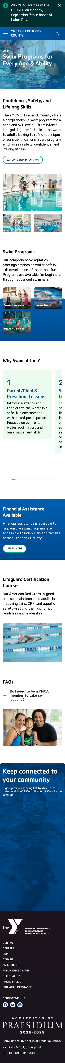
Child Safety (12, 976)
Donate (8, 959)
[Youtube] (12, 1004)
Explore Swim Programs (23, 159)
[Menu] (5, 33)
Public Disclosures (16, 970)
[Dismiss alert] (59, 5)
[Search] (57, 33)
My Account (11, 965)
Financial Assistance (17, 987)
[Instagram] (20, 1004)
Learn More (15, 548)
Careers (8, 948)
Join (5, 954)
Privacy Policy (13, 981)
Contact (9, 943)
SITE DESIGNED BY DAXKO (19, 1053)
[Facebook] (5, 1004)
